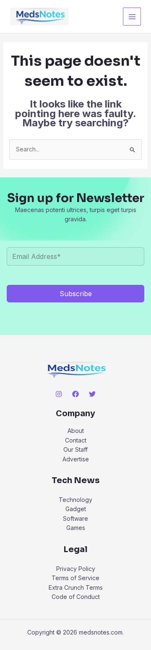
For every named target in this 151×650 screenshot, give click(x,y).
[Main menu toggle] (132, 17)
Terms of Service (75, 577)
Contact (75, 440)
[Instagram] (58, 394)
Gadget (75, 508)
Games (75, 527)
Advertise (75, 459)
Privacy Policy (75, 568)
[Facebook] (75, 394)
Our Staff (75, 449)
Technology (75, 499)
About (76, 430)
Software (75, 518)
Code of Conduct (76, 596)
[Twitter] (92, 394)
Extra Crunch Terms (76, 587)
